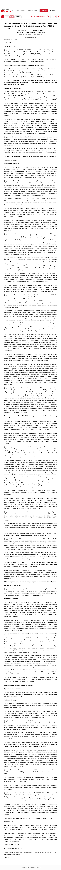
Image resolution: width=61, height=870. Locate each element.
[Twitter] (48, 16)
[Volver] (2, 16)
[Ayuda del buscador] (12, 10)
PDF (7, 16)
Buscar (45, 10)
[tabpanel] (30, 441)
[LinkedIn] (58, 16)
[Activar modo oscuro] (58, 10)
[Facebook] (52, 16)
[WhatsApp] (55, 16)
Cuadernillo (17, 16)
